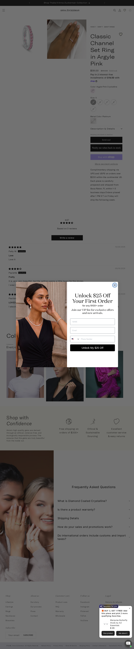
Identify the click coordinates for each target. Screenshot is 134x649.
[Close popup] (129, 608)
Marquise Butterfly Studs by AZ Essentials (118, 622)
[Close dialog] (114, 285)
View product (108, 633)
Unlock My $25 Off (92, 347)
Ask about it (123, 633)
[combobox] (75, 339)
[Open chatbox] (128, 643)
